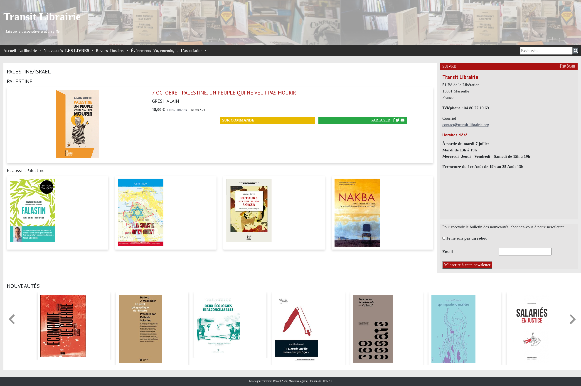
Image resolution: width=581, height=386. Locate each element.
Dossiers (117, 50)
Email (447, 251)
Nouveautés (53, 50)
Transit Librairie (42, 16)
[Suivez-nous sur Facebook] (560, 66)
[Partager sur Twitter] (398, 120)
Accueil (9, 50)
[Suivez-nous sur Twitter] (564, 66)
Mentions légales (298, 381)
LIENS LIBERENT (178, 110)
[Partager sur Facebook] (394, 120)
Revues (102, 50)
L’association (192, 50)
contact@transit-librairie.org (465, 124)
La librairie (28, 50)
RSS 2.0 (327, 381)
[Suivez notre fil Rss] (569, 66)
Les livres (77, 50)
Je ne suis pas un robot (466, 238)
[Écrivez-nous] (402, 120)
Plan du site (315, 381)
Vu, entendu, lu (166, 50)
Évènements (141, 50)
